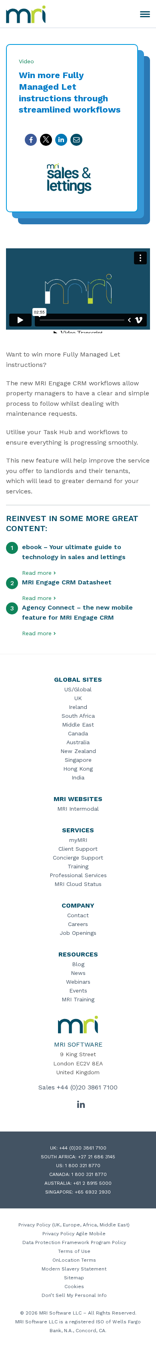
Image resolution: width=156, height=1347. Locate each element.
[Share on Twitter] (46, 140)
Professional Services (78, 875)
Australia (78, 742)
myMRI (78, 840)
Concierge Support (78, 857)
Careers (78, 924)
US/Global (78, 689)
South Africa (78, 716)
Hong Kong (78, 768)
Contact (78, 915)
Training (78, 866)
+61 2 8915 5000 (92, 1183)
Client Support (78, 849)
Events (78, 990)
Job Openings (78, 933)
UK (78, 698)
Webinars (78, 982)
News (78, 973)
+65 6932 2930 (93, 1192)
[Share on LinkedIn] (61, 140)
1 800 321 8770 (82, 1165)
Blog (78, 964)
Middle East (78, 724)
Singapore (78, 760)
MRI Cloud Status (78, 884)
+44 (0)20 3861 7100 (87, 1087)
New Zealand (78, 751)
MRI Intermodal (78, 808)
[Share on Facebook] (31, 140)
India (78, 777)
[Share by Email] (76, 140)
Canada (78, 733)
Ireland (78, 707)
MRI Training (78, 999)
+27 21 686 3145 (96, 1157)
